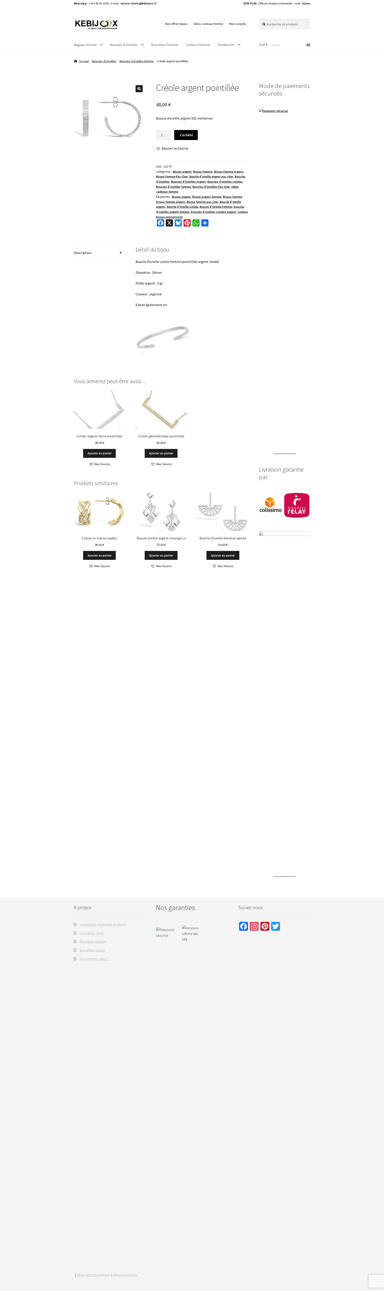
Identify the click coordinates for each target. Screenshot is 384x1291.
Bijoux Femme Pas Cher (172, 176)
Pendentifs (226, 44)
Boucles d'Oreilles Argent (188, 182)
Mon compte (237, 24)
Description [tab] (83, 252)
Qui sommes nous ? (94, 959)
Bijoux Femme (202, 172)
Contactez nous (92, 933)
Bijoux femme (232, 197)
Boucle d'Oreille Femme (216, 207)
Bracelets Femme (164, 44)
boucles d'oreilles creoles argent (213, 212)
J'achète (186, 135)
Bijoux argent (182, 172)
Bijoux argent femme (206, 197)
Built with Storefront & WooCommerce (107, 1275)
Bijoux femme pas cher (202, 202)
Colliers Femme (198, 44)
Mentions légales (93, 941)
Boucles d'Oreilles (104, 61)
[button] (139, 88)
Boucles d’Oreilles (124, 44)
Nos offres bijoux (176, 24)
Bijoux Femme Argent (228, 172)
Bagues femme (85, 44)
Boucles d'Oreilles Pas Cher (211, 187)
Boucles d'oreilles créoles (224, 182)
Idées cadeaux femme (208, 24)
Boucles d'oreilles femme (137, 61)
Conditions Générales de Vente (103, 924)
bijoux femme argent (170, 202)
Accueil (84, 61)
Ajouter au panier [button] (100, 453)
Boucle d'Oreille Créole (182, 207)
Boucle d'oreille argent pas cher (211, 176)
